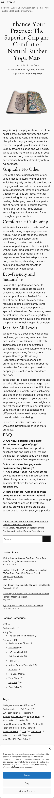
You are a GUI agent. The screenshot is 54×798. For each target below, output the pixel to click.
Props (17, 728)
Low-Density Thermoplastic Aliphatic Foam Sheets (26, 585)
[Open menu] (3, 15)
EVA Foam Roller (15, 656)
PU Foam (12, 669)
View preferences (27, 791)
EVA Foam (13, 647)
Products (40, 69)
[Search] (46, 539)
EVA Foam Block (15, 652)
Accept (27, 775)
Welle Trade (8, 2)
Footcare (28, 713)
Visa (17, 735)
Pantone (38, 724)
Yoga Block (13, 678)
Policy (5, 632)
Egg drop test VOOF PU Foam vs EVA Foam (23, 605)
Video (7, 735)
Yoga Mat (12, 682)
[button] (49, 748)
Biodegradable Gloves (18, 643)
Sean (36, 65)
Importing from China (14, 716)
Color (32, 705)
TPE (26, 731)
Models (24, 720)
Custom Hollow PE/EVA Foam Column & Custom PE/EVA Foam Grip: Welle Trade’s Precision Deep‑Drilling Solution (25, 573)
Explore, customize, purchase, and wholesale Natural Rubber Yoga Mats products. (24, 426)
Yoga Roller (13, 687)
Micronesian (10, 720)
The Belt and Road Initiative (21, 635)
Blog (5, 623)
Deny (27, 783)
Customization (9, 628)
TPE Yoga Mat (15, 674)
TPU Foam (37, 731)
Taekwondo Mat (12, 731)
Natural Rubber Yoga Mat (22, 69)
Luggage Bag (35, 716)
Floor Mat (12, 660)
